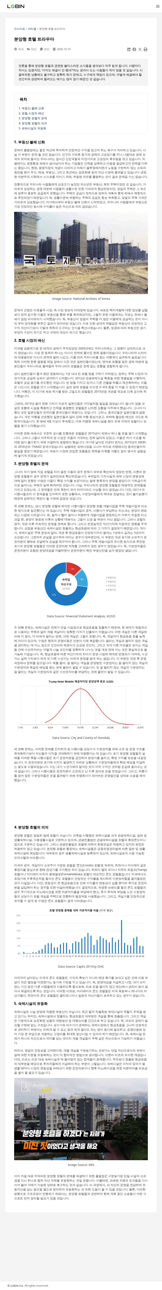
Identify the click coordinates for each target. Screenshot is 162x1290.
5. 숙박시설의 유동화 (32, 128)
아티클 (32, 29)
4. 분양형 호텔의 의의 (33, 123)
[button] (129, 49)
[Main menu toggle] (157, 6)
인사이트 (19, 29)
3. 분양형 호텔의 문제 (33, 118)
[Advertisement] (81, 803)
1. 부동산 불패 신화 (31, 108)
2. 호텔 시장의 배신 (31, 113)
